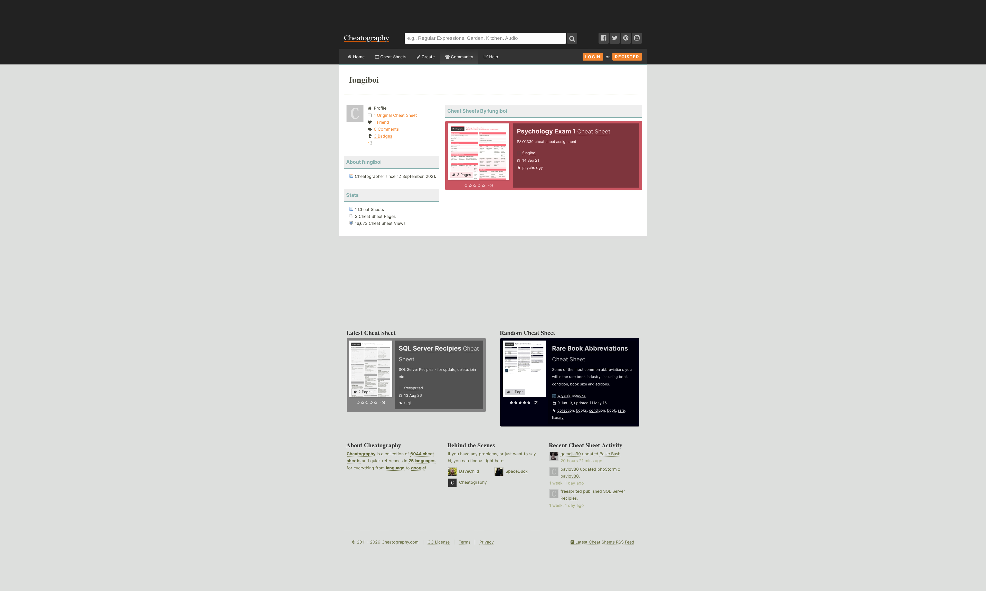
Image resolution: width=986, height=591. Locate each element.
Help (493, 56)
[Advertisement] (493, 13)
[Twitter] (615, 38)
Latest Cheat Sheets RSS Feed (604, 542)
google (418, 467)
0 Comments (386, 129)
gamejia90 (571, 453)
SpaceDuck (517, 471)
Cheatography (361, 453)
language (395, 467)
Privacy (486, 542)
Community (461, 56)
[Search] (572, 38)
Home (358, 56)
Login (593, 56)
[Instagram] (637, 38)
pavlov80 (570, 469)
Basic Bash (610, 453)
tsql (407, 403)
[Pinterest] (626, 38)
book (611, 410)
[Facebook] (604, 38)
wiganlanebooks (571, 395)
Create (427, 56)
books (581, 410)
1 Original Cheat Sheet (395, 115)
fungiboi (529, 153)
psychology (532, 167)
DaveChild (469, 471)
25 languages (422, 460)
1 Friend (381, 122)
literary (558, 417)
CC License (439, 542)
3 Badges (383, 136)
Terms (464, 542)
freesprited (413, 388)
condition (597, 410)
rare (621, 410)
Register (627, 56)
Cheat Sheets (392, 56)
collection (565, 410)
